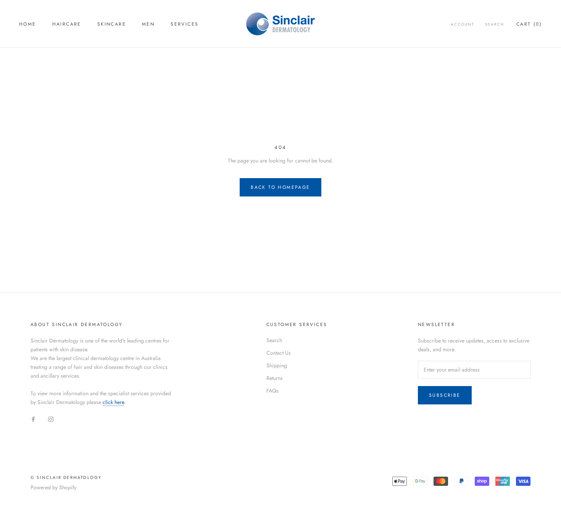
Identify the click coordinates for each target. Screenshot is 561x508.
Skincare (111, 24)
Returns (274, 378)
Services (184, 24)
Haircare (66, 24)
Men (148, 24)
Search (494, 24)
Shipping (276, 365)
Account (462, 24)
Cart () (529, 24)
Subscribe (445, 395)
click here (113, 402)
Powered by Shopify (53, 487)
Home (27, 24)
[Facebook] (33, 418)
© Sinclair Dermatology (66, 477)
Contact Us (278, 353)
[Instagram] (50, 418)
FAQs (272, 390)
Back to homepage (280, 187)
